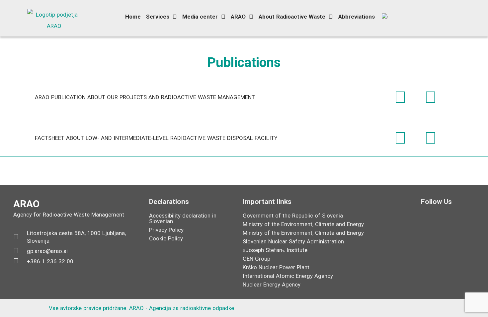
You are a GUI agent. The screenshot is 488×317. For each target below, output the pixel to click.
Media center (200, 16)
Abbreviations (356, 16)
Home (133, 16)
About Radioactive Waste (292, 16)
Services (157, 16)
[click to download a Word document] (400, 97)
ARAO (238, 16)
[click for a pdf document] (430, 97)
